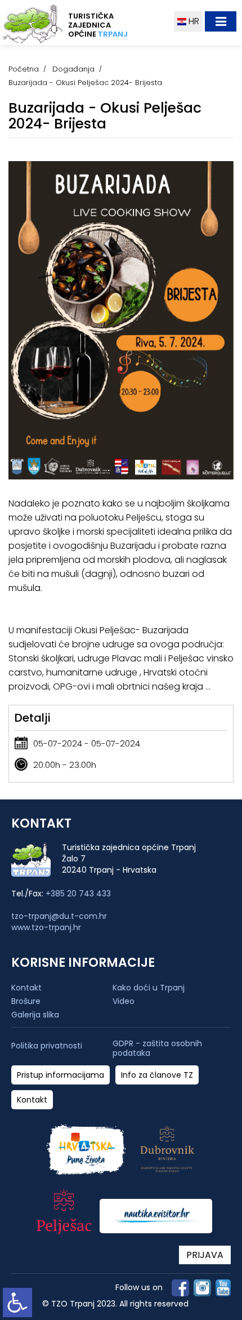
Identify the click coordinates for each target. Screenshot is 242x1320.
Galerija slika (35, 1014)
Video (124, 1001)
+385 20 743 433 (78, 893)
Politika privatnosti (46, 1046)
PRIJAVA (205, 1254)
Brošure (26, 1001)
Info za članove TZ (157, 1075)
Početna (23, 69)
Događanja (73, 69)
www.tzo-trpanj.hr (46, 927)
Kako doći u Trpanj (149, 987)
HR (192, 21)
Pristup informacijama (60, 1075)
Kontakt (26, 987)
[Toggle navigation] (220, 21)
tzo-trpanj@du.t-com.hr (59, 916)
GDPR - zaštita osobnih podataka (157, 1048)
